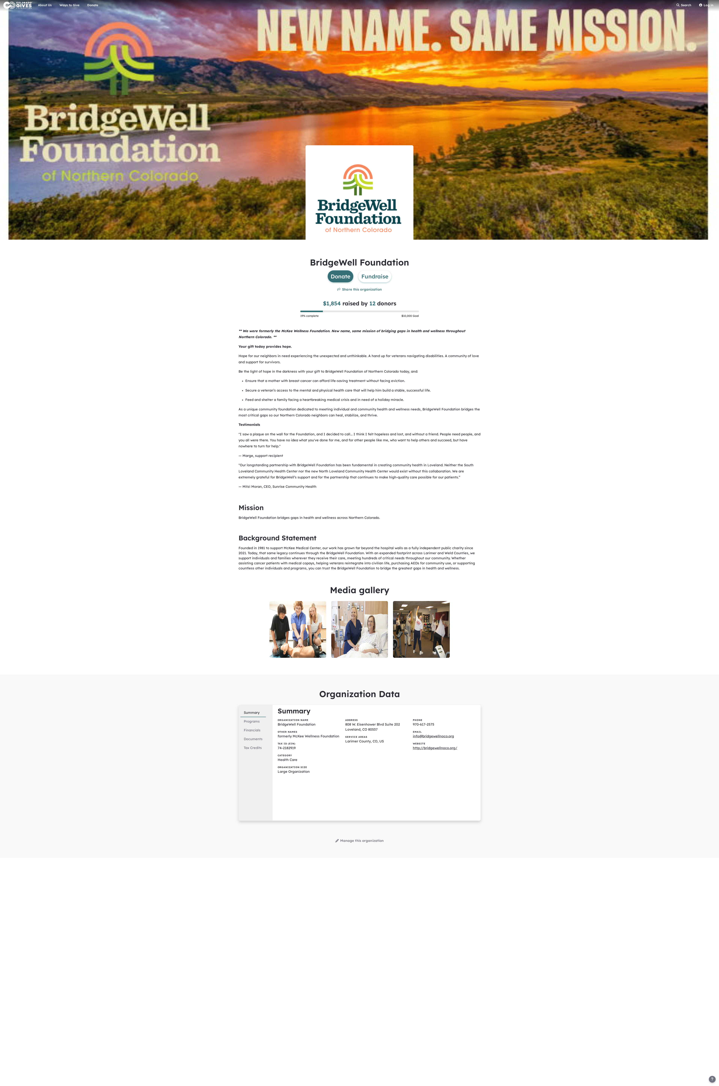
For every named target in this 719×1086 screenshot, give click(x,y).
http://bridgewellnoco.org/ (435, 748)
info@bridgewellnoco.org (433, 736)
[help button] (712, 1079)
